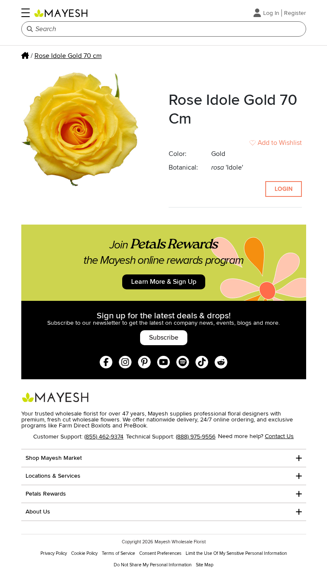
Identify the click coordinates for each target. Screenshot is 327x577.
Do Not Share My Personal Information (153, 565)
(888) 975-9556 (195, 436)
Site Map (204, 565)
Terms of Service (118, 553)
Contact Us (279, 436)
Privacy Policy (53, 553)
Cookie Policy (84, 553)
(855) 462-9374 (103, 436)
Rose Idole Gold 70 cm (68, 56)
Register (295, 13)
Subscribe (163, 337)
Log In (271, 13)
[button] (25, 13)
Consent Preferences (160, 553)
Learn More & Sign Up (163, 281)
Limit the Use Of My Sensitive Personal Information (236, 553)
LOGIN (284, 189)
